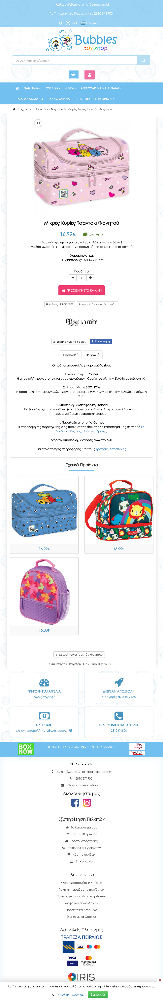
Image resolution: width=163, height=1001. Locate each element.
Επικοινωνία (104, 98)
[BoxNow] (26, 748)
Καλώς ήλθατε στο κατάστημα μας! (82, 4)
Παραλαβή (70, 354)
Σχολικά (52, 88)
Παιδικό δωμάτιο (29, 98)
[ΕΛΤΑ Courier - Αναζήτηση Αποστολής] (137, 748)
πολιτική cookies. (72, 994)
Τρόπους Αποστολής (111, 449)
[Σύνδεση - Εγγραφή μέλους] (89, 74)
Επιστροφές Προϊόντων (84, 847)
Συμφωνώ (98, 994)
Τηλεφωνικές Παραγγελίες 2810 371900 (83, 13)
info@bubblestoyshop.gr (84, 785)
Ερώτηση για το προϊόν (70, 341)
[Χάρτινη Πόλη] (81, 321)
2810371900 (119, 730)
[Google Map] (74, 23)
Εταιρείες (83, 98)
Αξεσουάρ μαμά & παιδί (100, 88)
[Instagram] (68, 23)
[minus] (73, 277)
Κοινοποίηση (101, 341)
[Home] (14, 109)
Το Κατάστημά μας (83, 827)
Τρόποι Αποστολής (84, 841)
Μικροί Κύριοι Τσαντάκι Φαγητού (44, 549)
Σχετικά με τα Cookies (81, 916)
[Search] (143, 60)
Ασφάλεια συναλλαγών (81, 903)
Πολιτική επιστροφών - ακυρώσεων (81, 896)
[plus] (90, 277)
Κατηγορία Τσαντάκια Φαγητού (97, 304)
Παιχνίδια (31, 88)
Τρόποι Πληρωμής (84, 834)
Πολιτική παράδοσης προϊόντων (82, 889)
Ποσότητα (81, 271)
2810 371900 (84, 778)
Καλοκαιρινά (60, 98)
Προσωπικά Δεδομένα (81, 910)
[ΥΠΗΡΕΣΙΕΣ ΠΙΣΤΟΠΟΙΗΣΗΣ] (82, 960)
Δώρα (69, 88)
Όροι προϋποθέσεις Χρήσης (81, 882)
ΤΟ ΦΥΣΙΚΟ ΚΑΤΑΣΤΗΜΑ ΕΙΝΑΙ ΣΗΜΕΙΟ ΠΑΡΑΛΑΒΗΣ (81, 747)
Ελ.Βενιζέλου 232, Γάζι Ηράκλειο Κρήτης (83, 771)
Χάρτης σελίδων (84, 854)
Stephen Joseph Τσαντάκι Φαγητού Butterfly (44, 630)
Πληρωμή (92, 354)
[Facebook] (61, 23)
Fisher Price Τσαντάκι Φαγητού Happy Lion (118, 549)
